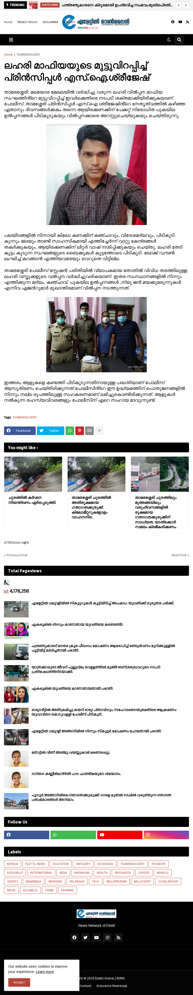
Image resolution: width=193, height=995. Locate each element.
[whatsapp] (73, 835)
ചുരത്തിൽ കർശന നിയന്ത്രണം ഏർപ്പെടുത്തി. (32, 500)
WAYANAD (55, 881)
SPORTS (13, 881)
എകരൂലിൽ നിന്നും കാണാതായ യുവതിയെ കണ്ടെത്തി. (77, 624)
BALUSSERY (142, 881)
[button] (179, 5)
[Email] (89, 431)
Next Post (179, 555)
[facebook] (172, 22)
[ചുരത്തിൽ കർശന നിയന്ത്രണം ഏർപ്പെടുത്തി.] (33, 474)
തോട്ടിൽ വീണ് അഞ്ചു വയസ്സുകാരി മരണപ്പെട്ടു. (71, 752)
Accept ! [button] (19, 982)
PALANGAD (77, 881)
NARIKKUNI (81, 873)
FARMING (67, 890)
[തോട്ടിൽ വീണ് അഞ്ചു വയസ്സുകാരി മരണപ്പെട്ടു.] (16, 758)
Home (8, 22)
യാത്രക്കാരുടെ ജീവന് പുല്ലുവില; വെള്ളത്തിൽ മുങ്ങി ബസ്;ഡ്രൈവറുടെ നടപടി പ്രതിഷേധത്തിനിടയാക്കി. (96, 669)
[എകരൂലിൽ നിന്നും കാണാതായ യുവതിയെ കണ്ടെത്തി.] (16, 630)
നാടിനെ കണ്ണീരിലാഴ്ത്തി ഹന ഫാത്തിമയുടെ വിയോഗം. (76, 774)
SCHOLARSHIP (168, 881)
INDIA (63, 873)
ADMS (120, 978)
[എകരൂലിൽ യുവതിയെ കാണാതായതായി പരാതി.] (16, 694)
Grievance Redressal (111, 986)
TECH (95, 881)
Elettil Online (104, 978)
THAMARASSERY (28, 54)
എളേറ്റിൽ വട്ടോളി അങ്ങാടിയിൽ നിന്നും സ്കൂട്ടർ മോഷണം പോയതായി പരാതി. (97, 731)
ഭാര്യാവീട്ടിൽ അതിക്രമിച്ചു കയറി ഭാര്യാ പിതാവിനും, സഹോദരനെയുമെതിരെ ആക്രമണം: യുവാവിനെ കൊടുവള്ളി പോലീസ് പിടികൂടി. (104, 712)
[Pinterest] (79, 431)
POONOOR (159, 864)
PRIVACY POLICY (27, 22)
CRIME (49, 890)
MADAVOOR (123, 873)
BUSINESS (30, 890)
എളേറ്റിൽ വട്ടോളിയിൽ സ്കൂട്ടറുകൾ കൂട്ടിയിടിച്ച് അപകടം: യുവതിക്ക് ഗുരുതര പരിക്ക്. (103, 603)
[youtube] (180, 22)
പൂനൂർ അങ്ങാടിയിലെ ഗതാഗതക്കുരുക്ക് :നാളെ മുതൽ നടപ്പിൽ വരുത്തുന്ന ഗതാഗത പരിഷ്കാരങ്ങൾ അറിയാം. (101, 797)
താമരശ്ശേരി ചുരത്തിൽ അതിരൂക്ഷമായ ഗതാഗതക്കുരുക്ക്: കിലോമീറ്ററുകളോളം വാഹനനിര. (91, 507)
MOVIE (11, 890)
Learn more (45, 972)
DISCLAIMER (50, 22)
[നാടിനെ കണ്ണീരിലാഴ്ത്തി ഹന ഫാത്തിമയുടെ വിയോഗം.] (16, 780)
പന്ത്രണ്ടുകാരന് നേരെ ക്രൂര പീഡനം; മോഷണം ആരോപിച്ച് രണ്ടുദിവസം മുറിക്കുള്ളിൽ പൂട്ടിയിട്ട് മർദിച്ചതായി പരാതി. (103, 648)
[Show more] (99, 431)
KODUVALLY (15, 873)
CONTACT (69, 22)
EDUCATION (61, 864)
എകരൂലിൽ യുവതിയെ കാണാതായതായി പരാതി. (72, 688)
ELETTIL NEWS (35, 864)
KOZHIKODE (105, 864)
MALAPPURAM (117, 881)
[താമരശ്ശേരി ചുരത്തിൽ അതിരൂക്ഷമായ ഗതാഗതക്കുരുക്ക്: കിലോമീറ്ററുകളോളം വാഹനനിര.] (96, 474)
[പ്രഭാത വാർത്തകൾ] (35, 5)
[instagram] (166, 835)
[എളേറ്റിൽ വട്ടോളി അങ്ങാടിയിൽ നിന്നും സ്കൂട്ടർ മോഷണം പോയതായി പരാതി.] (16, 737)
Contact (85, 986)
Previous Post (17, 555)
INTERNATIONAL (41, 873)
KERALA (12, 864)
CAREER (144, 873)
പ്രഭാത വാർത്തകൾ (74, 5)
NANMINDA (33, 881)
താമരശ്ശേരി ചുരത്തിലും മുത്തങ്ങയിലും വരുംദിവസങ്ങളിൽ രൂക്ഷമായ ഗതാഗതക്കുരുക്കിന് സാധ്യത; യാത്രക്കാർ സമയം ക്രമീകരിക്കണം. (155, 512)
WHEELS (163, 873)
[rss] (187, 22)
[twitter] (85, 937)
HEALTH (102, 873)
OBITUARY (83, 864)
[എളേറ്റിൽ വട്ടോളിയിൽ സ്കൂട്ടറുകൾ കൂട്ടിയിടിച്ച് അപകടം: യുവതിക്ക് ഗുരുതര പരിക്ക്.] (16, 609)
